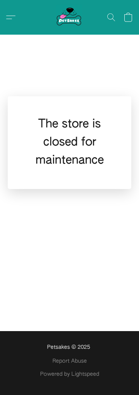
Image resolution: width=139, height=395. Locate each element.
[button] (69, 17)
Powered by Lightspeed (69, 374)
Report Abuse (70, 361)
